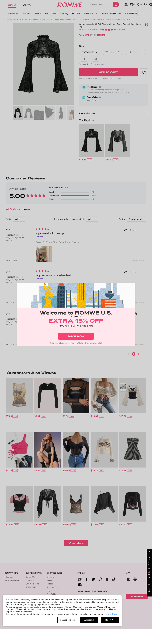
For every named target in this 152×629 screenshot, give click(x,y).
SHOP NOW (76, 336)
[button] (132, 285)
